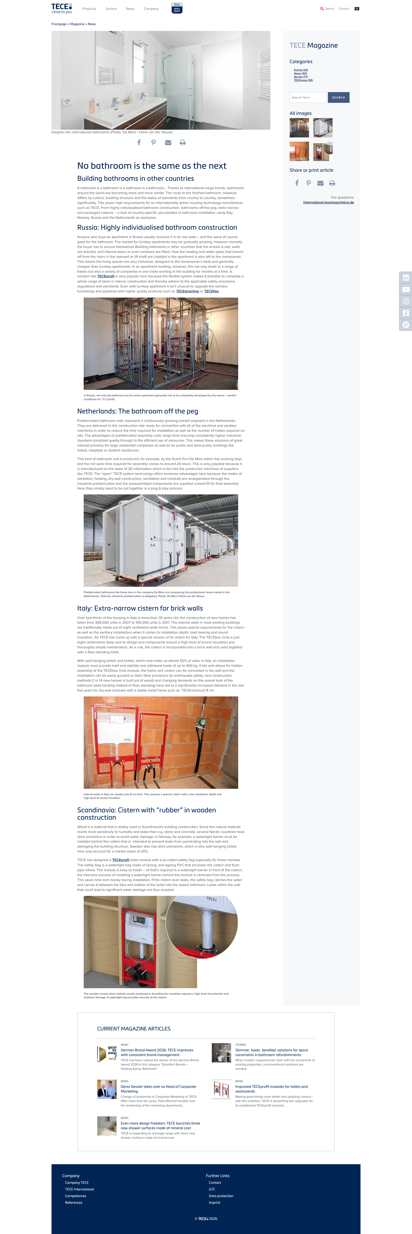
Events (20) (301, 70)
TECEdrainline (187, 291)
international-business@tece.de (328, 202)
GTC (212, 1189)
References (73, 1202)
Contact (344, 9)
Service (111, 8)
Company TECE (77, 1182)
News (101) (300, 73)
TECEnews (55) (303, 80)
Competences (75, 1195)
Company (151, 8)
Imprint (214, 1202)
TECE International (79, 1189)
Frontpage (59, 24)
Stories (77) (301, 77)
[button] (141, 142)
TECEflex (211, 291)
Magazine (77, 24)
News (130, 8)
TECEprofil (105, 276)
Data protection (221, 1195)
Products (89, 8)
